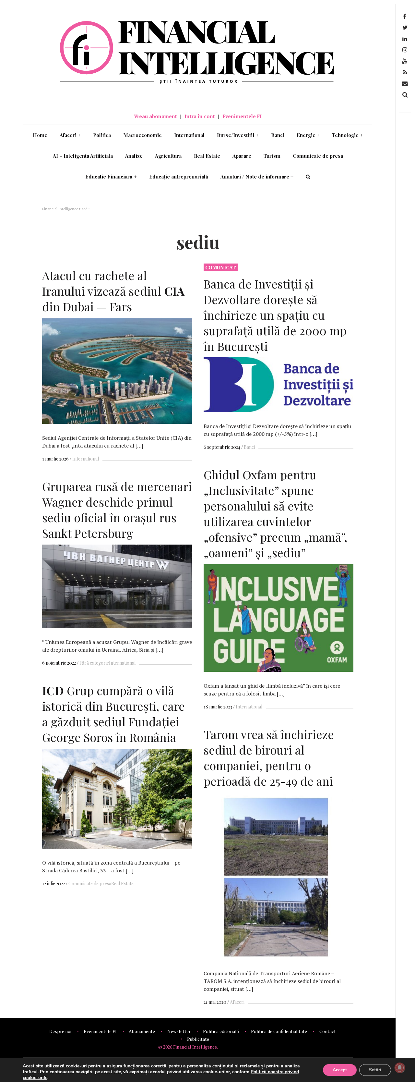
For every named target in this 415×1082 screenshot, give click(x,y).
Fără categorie (94, 663)
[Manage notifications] (400, 1068)
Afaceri (70, 135)
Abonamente (142, 1031)
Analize (134, 156)
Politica (102, 135)
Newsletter (179, 1031)
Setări (375, 1070)
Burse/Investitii (238, 135)
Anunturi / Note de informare (257, 176)
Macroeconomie (142, 135)
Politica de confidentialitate (279, 1031)
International (189, 135)
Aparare (241, 156)
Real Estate (207, 156)
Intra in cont (199, 116)
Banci (277, 135)
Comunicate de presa (318, 156)
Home (40, 135)
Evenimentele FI (242, 116)
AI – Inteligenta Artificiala (83, 156)
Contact (327, 1031)
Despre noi (60, 1031)
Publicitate (198, 1039)
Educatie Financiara (111, 176)
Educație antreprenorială (178, 176)
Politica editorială (221, 1031)
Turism (272, 156)
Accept (340, 1070)
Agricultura (168, 156)
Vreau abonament (155, 116)
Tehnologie (347, 135)
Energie (308, 135)
